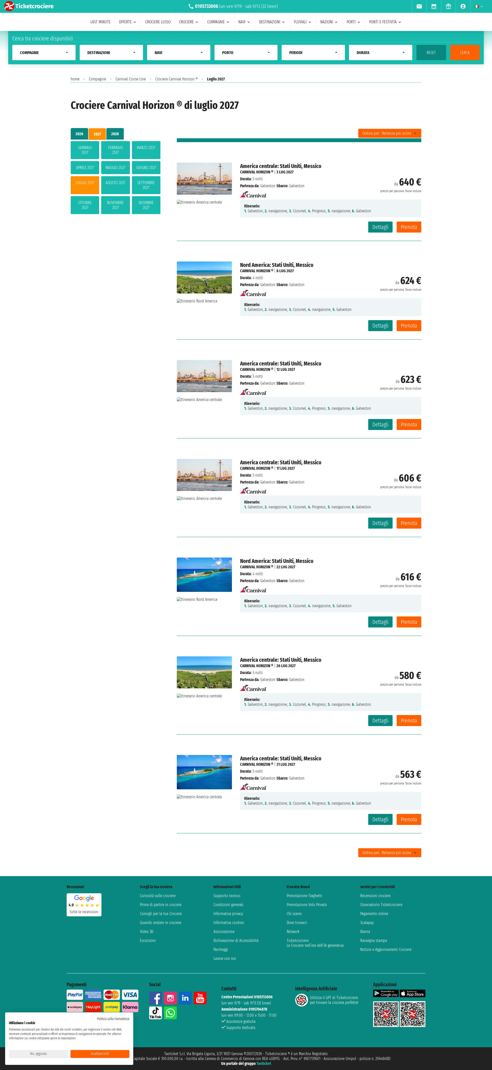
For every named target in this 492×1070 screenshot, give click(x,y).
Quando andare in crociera (160, 922)
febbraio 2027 (115, 150)
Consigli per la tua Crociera (161, 913)
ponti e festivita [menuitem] (383, 21)
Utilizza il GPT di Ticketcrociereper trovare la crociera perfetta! (334, 1000)
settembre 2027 (146, 185)
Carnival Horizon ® (256, 172)
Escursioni (148, 940)
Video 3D (146, 931)
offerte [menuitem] (125, 21)
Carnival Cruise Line (131, 79)
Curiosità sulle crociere (158, 895)
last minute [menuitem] (100, 21)
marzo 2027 (146, 147)
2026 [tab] (79, 133)
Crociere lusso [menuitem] (158, 21)
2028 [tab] (115, 133)
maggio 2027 (115, 167)
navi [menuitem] (241, 21)
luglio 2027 (85, 182)
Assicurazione (223, 931)
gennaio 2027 (85, 150)
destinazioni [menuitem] (269, 21)
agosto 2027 (115, 182)
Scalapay (367, 922)
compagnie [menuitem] (216, 21)
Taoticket (264, 1063)
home (75, 79)
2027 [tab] (97, 134)
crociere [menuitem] (186, 21)
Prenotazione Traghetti (304, 895)
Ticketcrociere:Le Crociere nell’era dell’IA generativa (315, 943)
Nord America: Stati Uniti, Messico (276, 264)
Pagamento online (374, 913)
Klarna (365, 931)
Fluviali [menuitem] (300, 21)
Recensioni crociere (375, 895)
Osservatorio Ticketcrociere (381, 904)
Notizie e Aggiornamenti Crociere (386, 949)
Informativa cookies (228, 922)
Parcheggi (220, 949)
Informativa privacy (228, 913)
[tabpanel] (115, 178)
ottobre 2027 (85, 205)
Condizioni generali (228, 904)
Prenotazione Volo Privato (307, 904)
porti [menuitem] (351, 21)
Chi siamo (294, 913)
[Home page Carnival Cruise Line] (253, 192)
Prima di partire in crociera (160, 904)
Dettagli (380, 227)
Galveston (267, 185)
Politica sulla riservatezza (113, 1019)
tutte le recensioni (84, 911)
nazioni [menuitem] (326, 21)
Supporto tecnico (226, 895)
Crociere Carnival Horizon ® (176, 79)
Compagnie (97, 79)
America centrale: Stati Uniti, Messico (280, 166)
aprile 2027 (85, 167)
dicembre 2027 (146, 205)
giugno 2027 (146, 167)
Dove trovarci (297, 922)
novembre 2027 (115, 205)
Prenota (409, 227)
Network (293, 931)
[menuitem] (419, 6)
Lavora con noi (224, 958)
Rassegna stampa (373, 940)
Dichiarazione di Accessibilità (236, 940)
